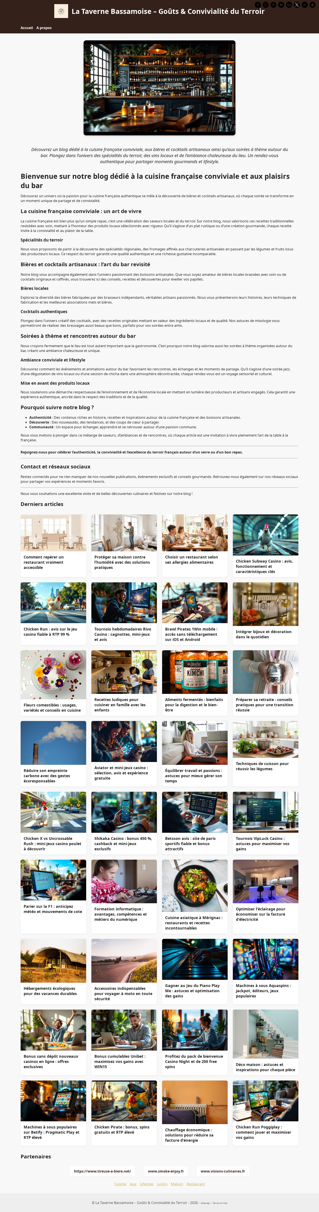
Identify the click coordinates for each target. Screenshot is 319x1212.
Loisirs (162, 1184)
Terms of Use (220, 1203)
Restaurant (196, 1184)
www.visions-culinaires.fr (223, 1171)
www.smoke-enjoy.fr (166, 1171)
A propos (44, 27)
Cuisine (120, 1184)
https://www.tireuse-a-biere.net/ (102, 1171)
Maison (177, 1184)
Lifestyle (146, 1184)
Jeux (133, 1184)
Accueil (27, 27)
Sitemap (205, 1203)
